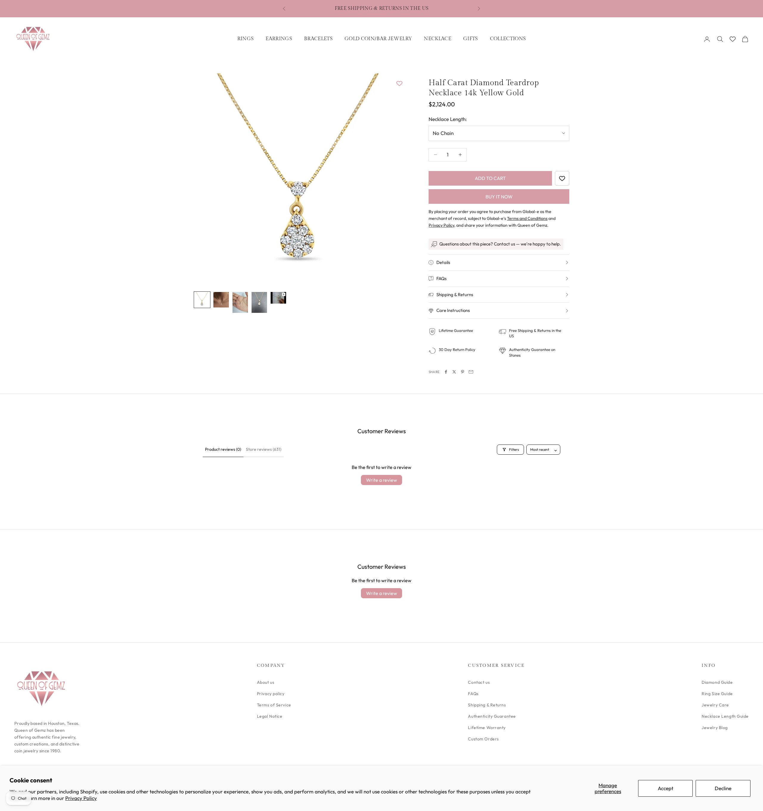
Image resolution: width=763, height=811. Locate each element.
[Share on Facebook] (445, 371)
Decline (723, 788)
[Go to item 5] (278, 297)
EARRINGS (279, 39)
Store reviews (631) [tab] (263, 449)
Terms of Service (274, 705)
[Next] (393, 178)
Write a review (381, 480)
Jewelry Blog (715, 727)
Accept (665, 788)
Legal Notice (270, 716)
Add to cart (490, 178)
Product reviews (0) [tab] (223, 449)
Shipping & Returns (487, 705)
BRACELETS (318, 39)
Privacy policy (271, 693)
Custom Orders (483, 739)
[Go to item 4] (259, 302)
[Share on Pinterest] (462, 371)
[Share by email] (471, 371)
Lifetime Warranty (487, 727)
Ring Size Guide (717, 693)
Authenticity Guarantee (492, 716)
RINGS (245, 39)
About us (265, 682)
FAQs (473, 693)
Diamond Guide (717, 682)
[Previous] (205, 178)
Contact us (479, 682)
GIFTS (470, 39)
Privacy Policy (81, 798)
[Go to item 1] (202, 299)
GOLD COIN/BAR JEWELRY (378, 39)
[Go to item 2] (221, 299)
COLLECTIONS (508, 39)
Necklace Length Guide (725, 716)
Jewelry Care (715, 705)
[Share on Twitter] (454, 371)
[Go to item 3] (240, 302)
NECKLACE (437, 39)
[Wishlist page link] (733, 39)
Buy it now (499, 197)
